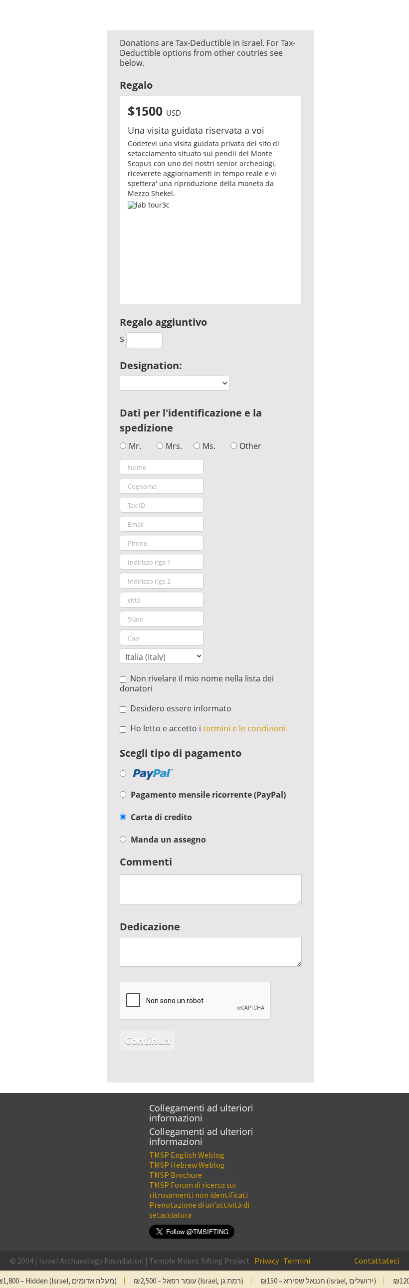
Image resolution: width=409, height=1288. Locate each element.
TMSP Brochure (175, 1175)
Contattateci (376, 1261)
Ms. (209, 446)
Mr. (135, 446)
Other (250, 446)
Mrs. (174, 446)
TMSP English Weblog (186, 1155)
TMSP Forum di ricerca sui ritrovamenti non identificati (198, 1190)
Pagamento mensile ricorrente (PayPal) (208, 795)
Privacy (266, 1261)
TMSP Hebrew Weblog (187, 1165)
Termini (296, 1261)
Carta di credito (161, 817)
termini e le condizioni (244, 728)
